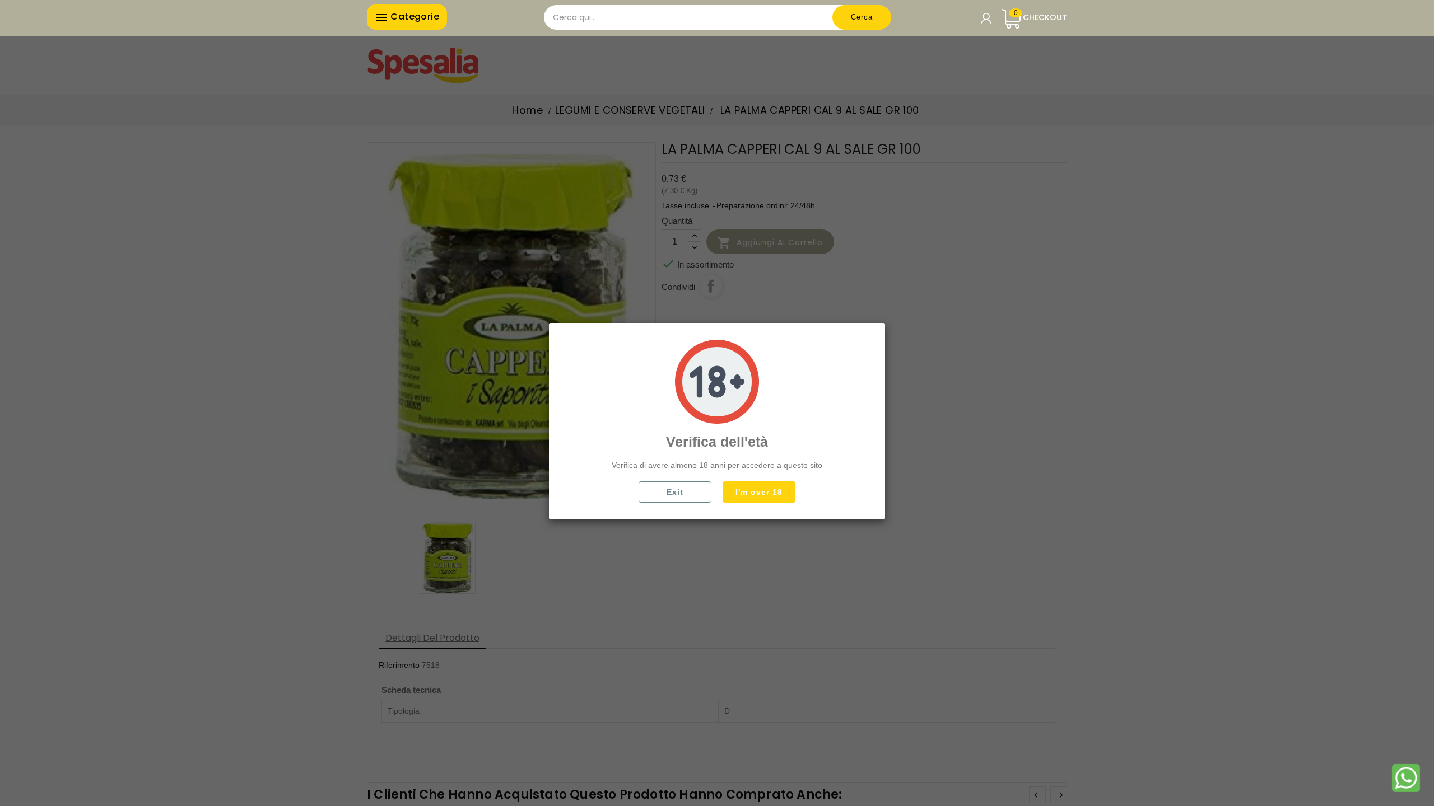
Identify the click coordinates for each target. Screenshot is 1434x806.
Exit (675, 492)
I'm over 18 (759, 492)
